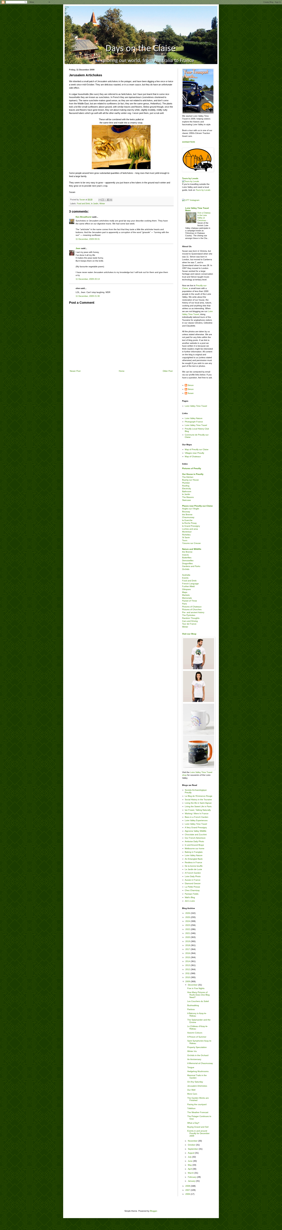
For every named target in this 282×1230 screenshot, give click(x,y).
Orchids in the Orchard (197, 1055)
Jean (78, 248)
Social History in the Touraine (198, 799)
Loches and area (190, 529)
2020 (188, 937)
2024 (188, 921)
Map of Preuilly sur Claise (196, 449)
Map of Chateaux (193, 456)
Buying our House (190, 480)
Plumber (186, 483)
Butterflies (186, 557)
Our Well (191, 1090)
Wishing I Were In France (196, 813)
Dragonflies (187, 563)
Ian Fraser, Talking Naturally (198, 810)
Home (121, 371)
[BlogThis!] (102, 199)
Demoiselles (187, 560)
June (190, 1161)
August (191, 1153)
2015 (188, 957)
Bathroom (186, 491)
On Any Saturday (195, 1082)
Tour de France (189, 624)
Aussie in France (192, 880)
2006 (188, 1194)
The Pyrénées (188, 615)
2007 (188, 1190)
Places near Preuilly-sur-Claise (197, 506)
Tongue (190, 1067)
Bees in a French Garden (196, 817)
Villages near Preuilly (194, 453)
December (193, 985)
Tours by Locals (190, 178)
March (191, 1173)
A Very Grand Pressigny (196, 827)
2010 (188, 977)
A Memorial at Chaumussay (200, 1063)
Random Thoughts (190, 618)
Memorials (187, 598)
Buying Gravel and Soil (197, 1127)
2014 (188, 961)
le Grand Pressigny (191, 526)
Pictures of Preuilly (191, 468)
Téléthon (191, 1108)
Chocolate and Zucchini (196, 834)
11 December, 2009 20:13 (88, 279)
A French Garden (193, 873)
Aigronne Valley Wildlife (195, 831)
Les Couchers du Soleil (198, 1001)
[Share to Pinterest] (111, 199)
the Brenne (187, 514)
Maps (184, 592)
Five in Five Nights (195, 988)
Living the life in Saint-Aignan (198, 803)
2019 (188, 941)
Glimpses (186, 589)
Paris (184, 604)
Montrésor (187, 532)
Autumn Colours (194, 1033)
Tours (184, 540)
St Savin (186, 537)
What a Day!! (193, 1123)
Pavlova (191, 1009)
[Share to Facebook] (108, 199)
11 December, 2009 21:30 (88, 296)
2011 (187, 973)
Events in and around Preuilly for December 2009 (198, 1133)
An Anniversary (194, 1059)
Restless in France (193, 862)
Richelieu (186, 534)
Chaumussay (188, 517)
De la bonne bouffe (194, 866)
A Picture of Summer (196, 1037)
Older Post (168, 371)
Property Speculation (197, 1047)
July (190, 1157)
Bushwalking (193, 1005)
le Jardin (94, 204)
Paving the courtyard (197, 1104)
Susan (191, 393)
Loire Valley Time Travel (196, 406)
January (192, 1181)
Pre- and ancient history (193, 612)
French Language (190, 583)
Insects (185, 555)
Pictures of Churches (192, 609)
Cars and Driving (190, 621)
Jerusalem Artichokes (197, 1086)
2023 (188, 925)
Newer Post (75, 371)
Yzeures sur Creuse (191, 543)
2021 (188, 933)
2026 (188, 913)
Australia (186, 575)
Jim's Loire (190, 901)
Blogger (153, 1211)
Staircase (186, 500)
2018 (188, 945)
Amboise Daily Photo (194, 841)
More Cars (192, 1094)
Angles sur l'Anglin (190, 508)
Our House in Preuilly (192, 474)
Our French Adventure (195, 838)
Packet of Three (189, 601)
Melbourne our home (194, 848)
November (193, 1141)
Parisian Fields (191, 894)
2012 (188, 969)
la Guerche (187, 520)
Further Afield (188, 586)
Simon (191, 385)
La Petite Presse (192, 887)
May (190, 1165)
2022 (188, 929)
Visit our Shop (189, 634)
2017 (188, 949)
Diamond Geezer (193, 883)
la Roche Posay (189, 523)
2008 (188, 1186)
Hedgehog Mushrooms (198, 1071)
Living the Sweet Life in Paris (198, 806)
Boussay (186, 511)
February (192, 1177)
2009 (188, 981)
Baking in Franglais (194, 852)
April (190, 1169)
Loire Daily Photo (193, 876)
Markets (186, 595)
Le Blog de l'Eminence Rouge (198, 796)
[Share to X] (105, 199)
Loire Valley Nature (193, 418)
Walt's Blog (190, 897)
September (193, 1149)
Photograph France (194, 421)
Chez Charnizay (192, 890)
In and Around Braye (194, 845)
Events (185, 578)
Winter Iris (192, 1051)
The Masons (188, 497)
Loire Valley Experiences (196, 820)
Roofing (185, 486)
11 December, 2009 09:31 (88, 239)
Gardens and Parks (191, 566)
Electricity (186, 488)
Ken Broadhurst (84, 217)
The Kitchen (187, 477)
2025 (188, 917)
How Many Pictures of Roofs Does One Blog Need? (198, 994)
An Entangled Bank (194, 859)
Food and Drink (83, 204)
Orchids (185, 569)
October (192, 1145)
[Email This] (99, 199)
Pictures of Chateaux (192, 606)
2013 (188, 965)
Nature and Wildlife (191, 549)
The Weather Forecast (197, 1112)
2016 (188, 953)
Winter (102, 204)
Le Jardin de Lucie (193, 869)
